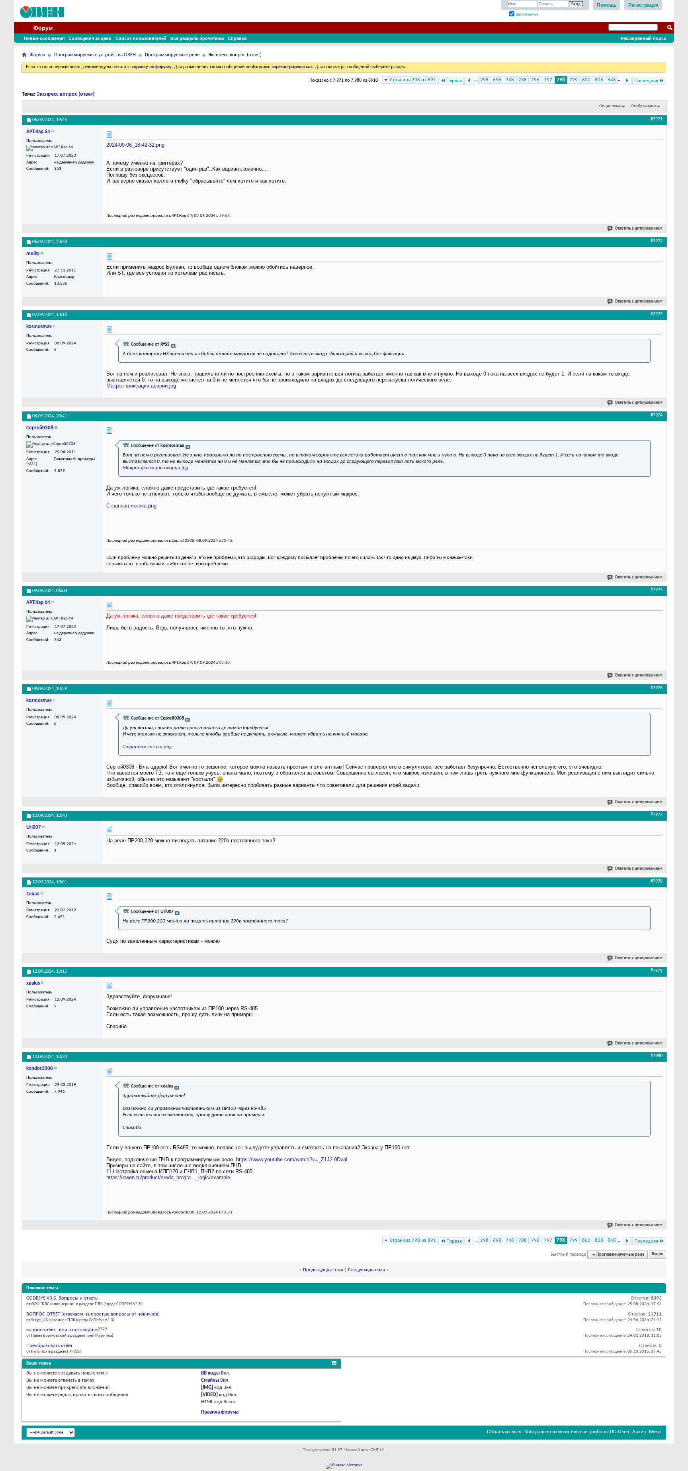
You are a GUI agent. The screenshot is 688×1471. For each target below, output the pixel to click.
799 (573, 80)
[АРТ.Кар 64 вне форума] (49, 148)
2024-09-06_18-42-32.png (135, 145)
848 (612, 80)
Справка (237, 38)
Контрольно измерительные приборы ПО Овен (576, 1431)
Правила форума (219, 1412)
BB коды (210, 1373)
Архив (639, 1431)
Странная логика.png (131, 506)
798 (561, 80)
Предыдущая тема (323, 1269)
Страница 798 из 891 (413, 80)
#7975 (657, 590)
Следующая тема (366, 1269)
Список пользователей (140, 38)
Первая (454, 80)
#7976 (657, 688)
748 (510, 80)
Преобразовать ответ (49, 1345)
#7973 (657, 314)
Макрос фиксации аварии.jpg (141, 386)
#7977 (657, 814)
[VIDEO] (209, 1394)
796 (535, 80)
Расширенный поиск (643, 38)
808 (599, 80)
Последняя (646, 80)
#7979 (657, 970)
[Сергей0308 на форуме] (51, 444)
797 (548, 80)
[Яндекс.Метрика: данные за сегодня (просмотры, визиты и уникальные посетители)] (344, 1466)
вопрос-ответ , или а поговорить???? (66, 1329)
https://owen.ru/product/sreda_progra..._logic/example (168, 1177)
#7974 (657, 415)
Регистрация (643, 5)
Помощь (606, 5)
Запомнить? (526, 14)
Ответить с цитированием (639, 228)
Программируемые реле (172, 54)
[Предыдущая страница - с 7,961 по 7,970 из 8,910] (469, 81)
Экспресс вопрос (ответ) (65, 94)
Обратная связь (504, 1431)
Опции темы (610, 106)
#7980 (657, 1056)
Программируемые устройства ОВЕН (95, 54)
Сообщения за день (89, 38)
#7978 (657, 881)
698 (497, 80)
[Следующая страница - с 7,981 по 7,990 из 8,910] (627, 81)
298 (484, 80)
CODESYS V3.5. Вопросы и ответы (62, 1298)
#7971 (657, 119)
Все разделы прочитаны (197, 38)
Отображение (644, 106)
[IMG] (207, 1387)
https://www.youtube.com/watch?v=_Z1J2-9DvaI (292, 1159)
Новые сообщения (44, 38)
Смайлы (210, 1380)
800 (586, 80)
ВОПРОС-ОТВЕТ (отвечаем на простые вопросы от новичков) (93, 1314)
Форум (43, 28)
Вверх (657, 1255)
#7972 (657, 241)
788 (522, 80)
